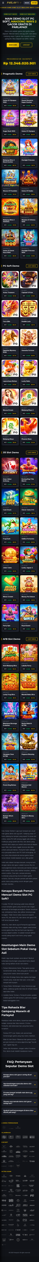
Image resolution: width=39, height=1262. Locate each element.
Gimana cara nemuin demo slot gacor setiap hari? (19, 1102)
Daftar (34, 2)
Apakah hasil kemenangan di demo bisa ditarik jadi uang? (19, 1111)
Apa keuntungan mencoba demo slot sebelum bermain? (19, 1084)
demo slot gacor (13, 865)
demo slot (13, 834)
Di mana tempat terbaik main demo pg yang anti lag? (19, 1093)
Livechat (26, 45)
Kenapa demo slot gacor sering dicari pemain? (19, 1075)
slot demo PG (13, 917)
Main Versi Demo (10, 87)
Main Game (13, 45)
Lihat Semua (32, 74)
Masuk (27, 2)
